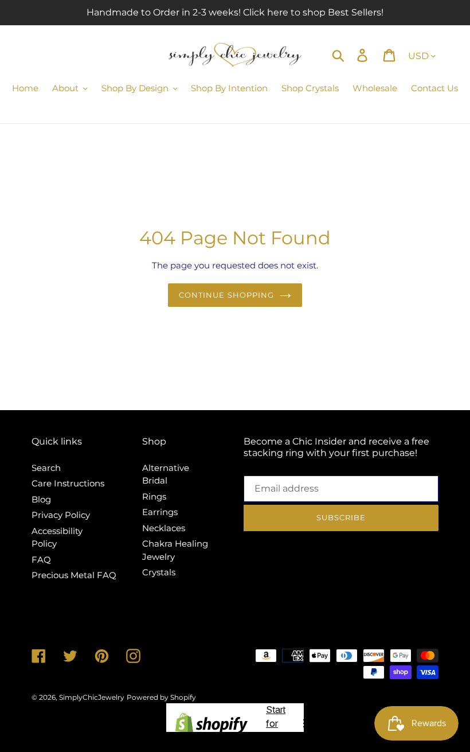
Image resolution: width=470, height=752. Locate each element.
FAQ (41, 559)
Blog (41, 499)
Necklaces (163, 528)
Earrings (160, 511)
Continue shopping (226, 294)
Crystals (158, 572)
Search (46, 467)
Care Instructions (68, 483)
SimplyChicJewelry (91, 697)
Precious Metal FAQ (74, 575)
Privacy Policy (61, 514)
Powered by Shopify (161, 697)
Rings (154, 496)
